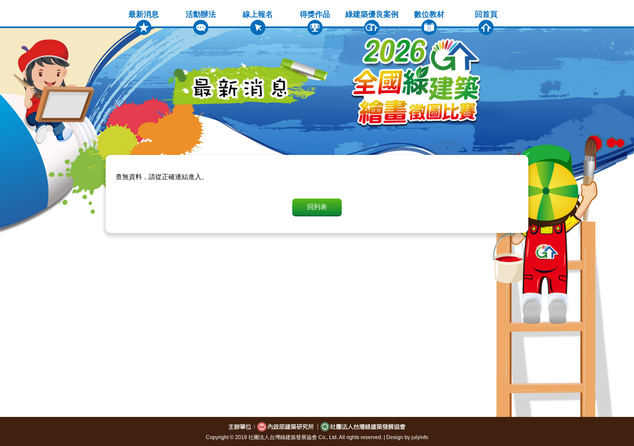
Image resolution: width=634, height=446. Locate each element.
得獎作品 (315, 14)
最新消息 (143, 14)
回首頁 (486, 14)
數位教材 (429, 14)
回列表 (317, 206)
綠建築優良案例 (372, 14)
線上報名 (258, 14)
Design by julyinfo (407, 437)
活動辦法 (201, 14)
